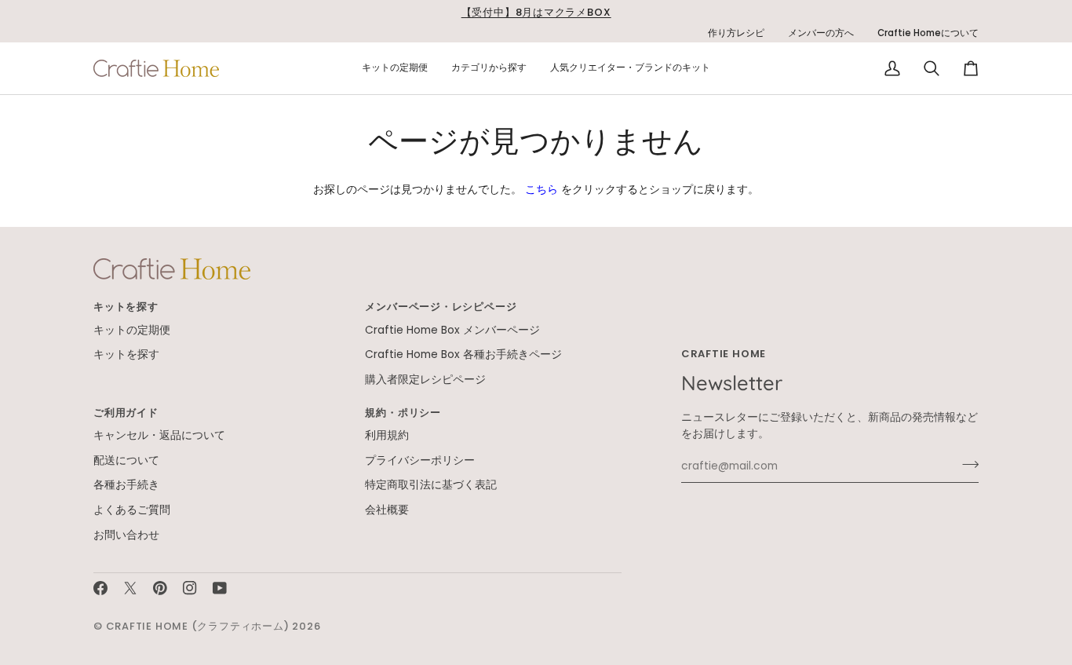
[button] (394, 68)
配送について (126, 460)
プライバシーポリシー (420, 460)
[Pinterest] (160, 588)
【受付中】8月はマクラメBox (536, 12)
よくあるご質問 (131, 509)
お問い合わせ (126, 535)
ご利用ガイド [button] (126, 412)
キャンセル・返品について (159, 435)
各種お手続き (126, 484)
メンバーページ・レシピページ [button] (440, 306)
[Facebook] (100, 588)
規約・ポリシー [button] (402, 412)
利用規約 (387, 435)
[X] (130, 588)
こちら (541, 189)
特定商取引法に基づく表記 (431, 484)
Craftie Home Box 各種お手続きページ (463, 354)
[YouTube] (220, 588)
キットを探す (126, 354)
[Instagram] (190, 588)
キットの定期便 (131, 330)
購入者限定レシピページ (425, 379)
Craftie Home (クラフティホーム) (198, 626)
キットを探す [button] (126, 306)
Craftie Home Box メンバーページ (452, 330)
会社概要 (387, 509)
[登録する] (966, 464)
